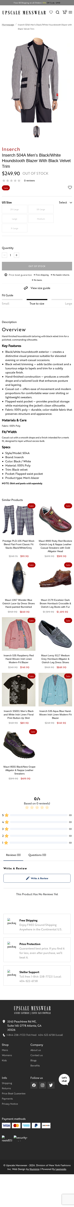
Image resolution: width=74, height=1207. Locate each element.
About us (35, 1049)
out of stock (37, 266)
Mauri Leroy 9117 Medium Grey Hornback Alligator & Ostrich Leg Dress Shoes (55, 659)
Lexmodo (61, 1168)
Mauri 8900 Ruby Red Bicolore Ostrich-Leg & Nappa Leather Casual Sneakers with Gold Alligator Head (55, 546)
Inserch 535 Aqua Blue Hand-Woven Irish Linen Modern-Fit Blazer (55, 714)
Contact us (36, 1055)
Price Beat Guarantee (13, 1093)
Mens (5, 1049)
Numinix (34, 1168)
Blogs (33, 1060)
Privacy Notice (10, 1103)
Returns (6, 1088)
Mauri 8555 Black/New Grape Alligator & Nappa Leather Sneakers (19, 770)
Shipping (7, 1083)
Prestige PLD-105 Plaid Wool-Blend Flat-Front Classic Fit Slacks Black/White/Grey (18, 544)
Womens (7, 1055)
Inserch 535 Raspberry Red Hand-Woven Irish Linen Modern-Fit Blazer (19, 659)
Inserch (11, 149)
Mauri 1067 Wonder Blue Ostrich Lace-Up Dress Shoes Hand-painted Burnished (18, 603)
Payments (7, 1098)
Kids (4, 1060)
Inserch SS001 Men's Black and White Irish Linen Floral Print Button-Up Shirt (19, 714)
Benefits (35, 1065)
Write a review (39, 878)
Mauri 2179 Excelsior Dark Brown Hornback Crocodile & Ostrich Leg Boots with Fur (55, 603)
